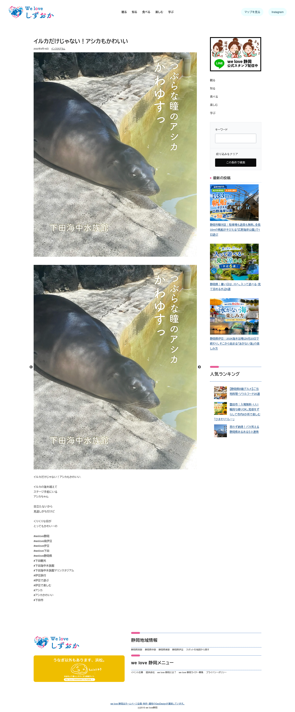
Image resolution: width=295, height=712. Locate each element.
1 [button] (110, 467)
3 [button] (120, 467)
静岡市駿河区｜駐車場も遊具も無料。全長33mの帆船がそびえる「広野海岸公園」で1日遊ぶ (235, 229)
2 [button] (115, 467)
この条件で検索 (235, 162)
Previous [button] (31, 367)
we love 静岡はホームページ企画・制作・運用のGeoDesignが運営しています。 (147, 703)
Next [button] (199, 367)
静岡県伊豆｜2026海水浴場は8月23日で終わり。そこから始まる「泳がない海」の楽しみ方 (234, 343)
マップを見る (252, 12)
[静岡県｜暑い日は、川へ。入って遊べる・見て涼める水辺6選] (234, 263)
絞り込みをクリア (227, 154)
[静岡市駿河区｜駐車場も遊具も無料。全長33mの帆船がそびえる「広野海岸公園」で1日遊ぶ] (234, 203)
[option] (115, 367)
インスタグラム (58, 48)
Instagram (278, 12)
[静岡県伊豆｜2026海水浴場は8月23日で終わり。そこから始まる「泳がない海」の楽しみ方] (234, 317)
